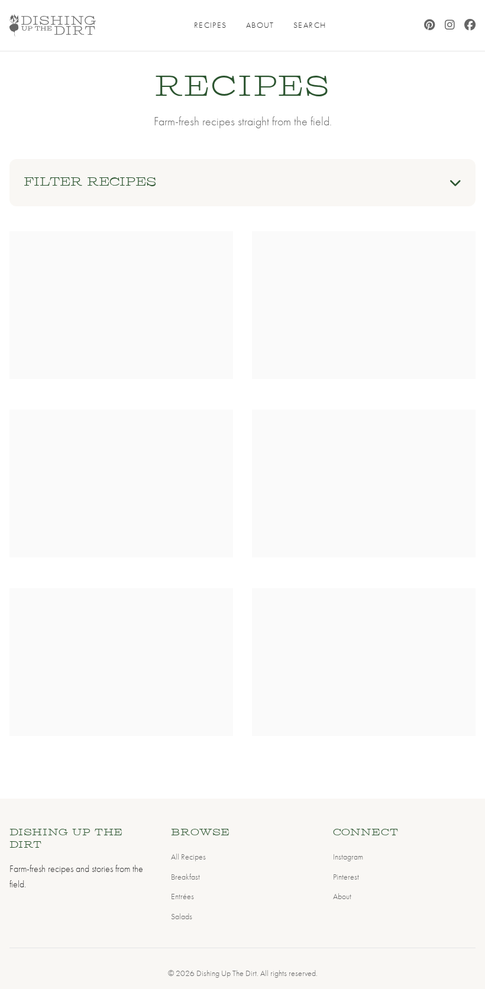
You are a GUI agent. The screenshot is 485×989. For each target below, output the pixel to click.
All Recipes (188, 856)
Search (309, 25)
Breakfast (185, 876)
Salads (181, 916)
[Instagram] (450, 26)
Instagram (348, 856)
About (260, 25)
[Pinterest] (429, 26)
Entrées (182, 896)
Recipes (210, 25)
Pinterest (346, 876)
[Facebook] (470, 26)
